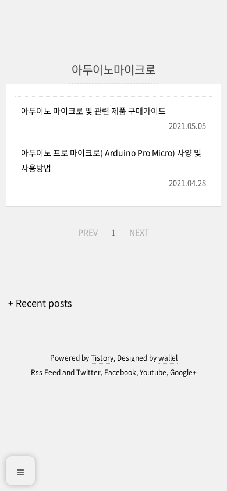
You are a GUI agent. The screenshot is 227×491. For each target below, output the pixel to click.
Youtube (153, 372)
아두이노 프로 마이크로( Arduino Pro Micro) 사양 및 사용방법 (111, 160)
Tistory (102, 358)
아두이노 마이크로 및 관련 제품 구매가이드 (93, 110)
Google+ (183, 372)
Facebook (120, 372)
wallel (168, 358)
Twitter (88, 372)
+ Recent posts (40, 302)
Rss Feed (46, 372)
